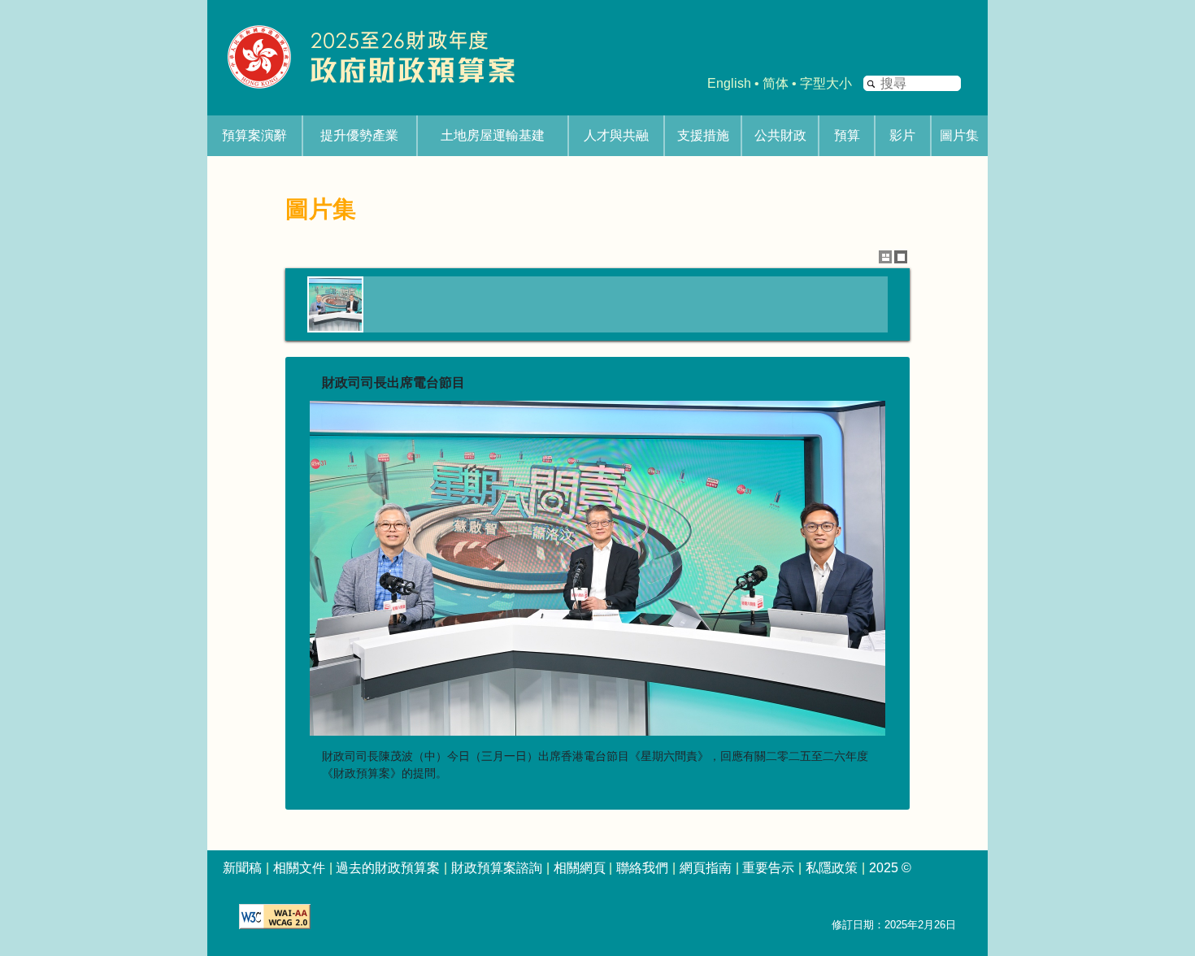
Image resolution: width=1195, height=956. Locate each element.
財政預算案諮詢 (496, 868)
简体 (776, 83)
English (729, 83)
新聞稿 (242, 868)
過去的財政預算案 (388, 868)
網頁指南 (706, 868)
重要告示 (768, 868)
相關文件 (299, 868)
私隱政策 (832, 868)
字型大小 (826, 83)
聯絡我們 (642, 868)
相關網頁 (580, 868)
